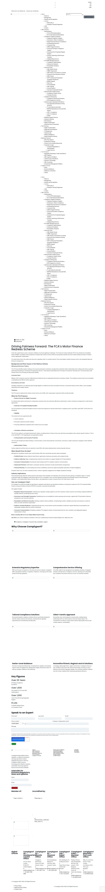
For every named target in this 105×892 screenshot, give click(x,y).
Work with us (50, 22)
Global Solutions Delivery (50, 136)
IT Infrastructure (48, 131)
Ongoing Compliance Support (54, 38)
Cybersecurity (47, 133)
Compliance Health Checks (54, 93)
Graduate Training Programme (54, 24)
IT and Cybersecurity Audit (53, 107)
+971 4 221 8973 (64, 873)
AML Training (50, 86)
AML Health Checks (52, 69)
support (45, 522)
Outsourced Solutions (52, 64)
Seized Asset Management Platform (53, 164)
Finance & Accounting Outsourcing (53, 143)
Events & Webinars (49, 169)
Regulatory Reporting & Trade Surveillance (55, 153)
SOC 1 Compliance (52, 112)
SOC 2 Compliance (52, 114)
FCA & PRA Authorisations (54, 33)
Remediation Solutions (53, 65)
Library (46, 172)
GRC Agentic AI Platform (50, 157)
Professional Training (49, 141)
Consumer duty (32, 522)
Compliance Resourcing (50, 96)
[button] (52, 175)
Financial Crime (48, 67)
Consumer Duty (51, 45)
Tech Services (45, 126)
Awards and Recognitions (50, 19)
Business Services (46, 138)
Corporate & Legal (49, 145)
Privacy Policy (56, 754)
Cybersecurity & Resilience (51, 158)
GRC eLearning (48, 162)
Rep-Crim (49, 83)
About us (46, 15)
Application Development (50, 129)
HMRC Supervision (52, 71)
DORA (48, 115)
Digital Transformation (49, 127)
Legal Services (51, 150)
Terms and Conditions (58, 749)
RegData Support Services (51, 117)
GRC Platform (47, 155)
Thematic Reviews (52, 95)
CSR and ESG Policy (58, 753)
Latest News (19, 341)
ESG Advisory (47, 120)
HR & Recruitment (49, 139)
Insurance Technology (49, 160)
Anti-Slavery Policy (58, 752)
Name (12, 777)
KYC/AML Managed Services (51, 60)
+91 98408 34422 (76, 877)
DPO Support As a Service (54, 100)
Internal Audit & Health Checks (52, 91)
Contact (46, 28)
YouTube (76, 751)
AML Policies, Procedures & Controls (56, 72)
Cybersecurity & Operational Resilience (54, 102)
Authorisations (48, 31)
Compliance (19, 522)
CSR (45, 26)
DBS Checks (50, 76)
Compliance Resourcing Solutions (55, 98)
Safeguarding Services (53, 59)
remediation (40, 522)
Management (47, 17)
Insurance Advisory (49, 119)
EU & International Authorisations (55, 34)
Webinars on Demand (49, 170)
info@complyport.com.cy (41, 868)
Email (12, 782)
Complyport (25, 522)
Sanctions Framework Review (54, 90)
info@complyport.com (28, 870)
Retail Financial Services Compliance (56, 41)
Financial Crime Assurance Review (56, 74)
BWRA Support (51, 81)
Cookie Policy (56, 755)
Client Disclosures (57, 751)
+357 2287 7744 (40, 870)
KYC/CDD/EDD (51, 84)
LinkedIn (76, 749)
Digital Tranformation (49, 122)
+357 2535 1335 (52, 870)
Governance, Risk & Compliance (55, 40)
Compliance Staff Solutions (54, 62)
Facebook (76, 752)
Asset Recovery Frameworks (51, 124)
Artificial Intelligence (49, 134)
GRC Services (45, 29)
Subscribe (14, 787)
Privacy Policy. (55, 735)
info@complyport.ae (64, 872)
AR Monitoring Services (53, 43)
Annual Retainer (51, 88)
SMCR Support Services (53, 46)
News (45, 167)
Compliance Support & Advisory (52, 36)
